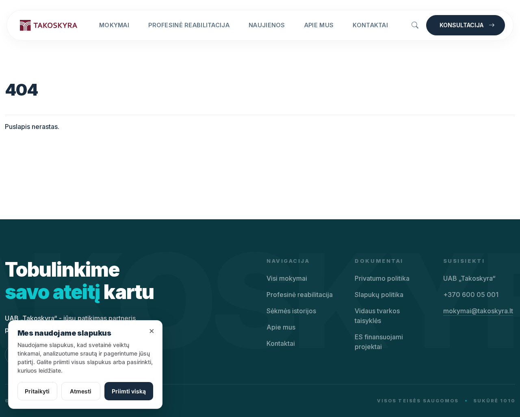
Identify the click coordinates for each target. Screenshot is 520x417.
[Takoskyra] (48, 25)
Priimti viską (129, 391)
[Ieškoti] (415, 25)
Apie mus (319, 25)
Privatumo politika (382, 278)
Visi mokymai (286, 278)
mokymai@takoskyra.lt (478, 311)
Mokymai (114, 25)
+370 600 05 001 (470, 294)
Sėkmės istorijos (291, 311)
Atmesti (80, 391)
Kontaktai (370, 25)
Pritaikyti (37, 391)
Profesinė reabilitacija (189, 25)
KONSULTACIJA (462, 25)
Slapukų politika (379, 294)
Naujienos (267, 25)
